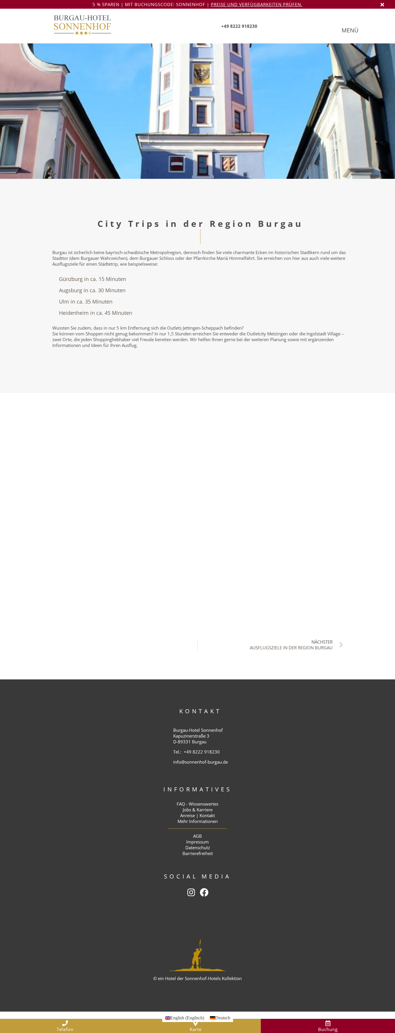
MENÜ (350, 30)
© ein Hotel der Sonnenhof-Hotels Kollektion (197, 978)
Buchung (328, 1029)
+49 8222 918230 (202, 752)
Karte (196, 1029)
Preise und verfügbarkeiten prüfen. (256, 4)
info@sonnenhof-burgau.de (200, 762)
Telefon (65, 1029)
